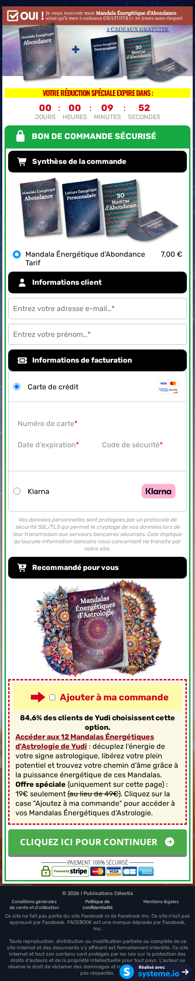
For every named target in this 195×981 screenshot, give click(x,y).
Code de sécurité (131, 444)
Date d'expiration (47, 444)
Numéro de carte (46, 423)
